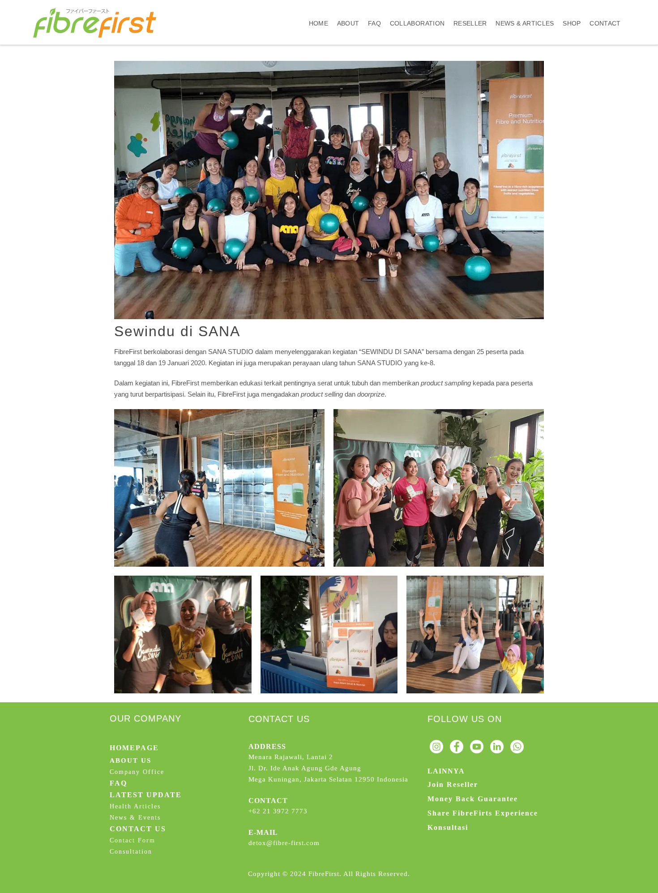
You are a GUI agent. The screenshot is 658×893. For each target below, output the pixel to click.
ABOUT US (130, 760)
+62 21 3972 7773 (278, 811)
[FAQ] (374, 8)
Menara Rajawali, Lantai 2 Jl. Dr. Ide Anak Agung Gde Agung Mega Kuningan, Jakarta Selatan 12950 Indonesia (328, 768)
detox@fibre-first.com (284, 842)
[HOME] (318, 8)
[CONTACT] (605, 8)
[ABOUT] (348, 8)
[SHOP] (571, 8)
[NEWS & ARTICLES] (524, 8)
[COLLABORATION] (417, 8)
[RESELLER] (470, 8)
